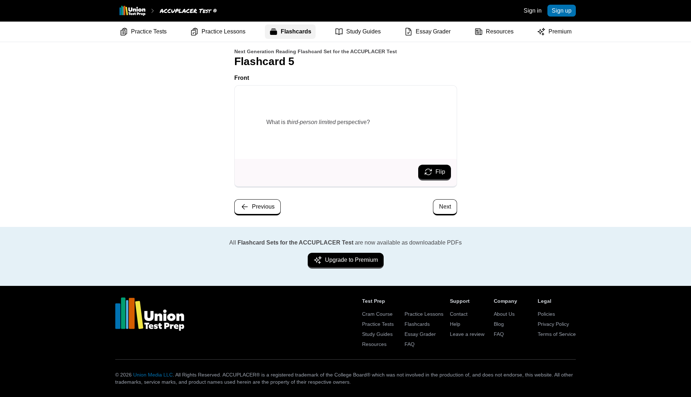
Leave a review (467, 334)
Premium (560, 31)
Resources (500, 31)
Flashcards (296, 31)
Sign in (533, 11)
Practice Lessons (223, 31)
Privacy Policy (553, 324)
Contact (459, 314)
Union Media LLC (153, 375)
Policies (546, 314)
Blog (499, 324)
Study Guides (363, 31)
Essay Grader (433, 31)
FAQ (410, 344)
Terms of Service (557, 334)
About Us (504, 314)
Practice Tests (149, 31)
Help (455, 324)
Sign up (562, 11)
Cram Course (377, 314)
